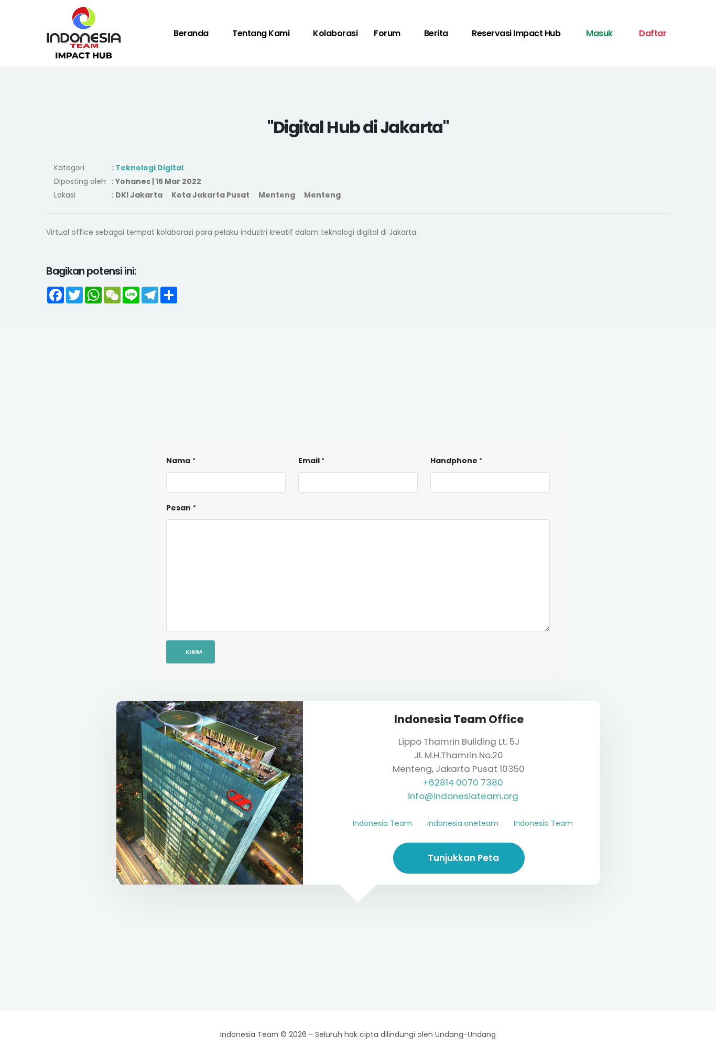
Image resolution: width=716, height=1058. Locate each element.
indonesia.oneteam (462, 823)
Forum (387, 33)
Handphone (454, 460)
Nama (178, 460)
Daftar (652, 33)
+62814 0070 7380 (463, 782)
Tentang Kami (260, 33)
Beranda (191, 33)
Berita (436, 33)
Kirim (193, 652)
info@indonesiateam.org (463, 796)
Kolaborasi (335, 33)
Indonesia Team (382, 823)
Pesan (178, 508)
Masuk (598, 33)
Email (309, 460)
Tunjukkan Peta (462, 858)
